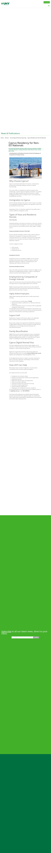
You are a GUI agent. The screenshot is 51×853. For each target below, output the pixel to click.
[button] (49, 6)
